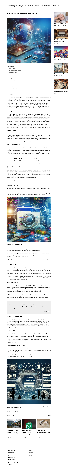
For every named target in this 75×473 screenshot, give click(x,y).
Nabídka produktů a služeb (15, 70)
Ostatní (33, 5)
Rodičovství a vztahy (39, 5)
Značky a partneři (13, 72)
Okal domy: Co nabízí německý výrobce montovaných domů (13, 432)
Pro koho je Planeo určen (15, 74)
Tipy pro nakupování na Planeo (16, 85)
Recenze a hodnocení (14, 82)
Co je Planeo (12, 68)
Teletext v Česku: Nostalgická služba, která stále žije (43, 432)
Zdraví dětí (20, 6)
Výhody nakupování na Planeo (16, 76)
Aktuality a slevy (13, 87)
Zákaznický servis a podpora (15, 80)
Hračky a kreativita (19, 5)
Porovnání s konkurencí (15, 84)
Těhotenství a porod (55, 5)
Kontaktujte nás (17, 411)
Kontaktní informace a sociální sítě (17, 89)
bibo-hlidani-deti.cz (10, 1)
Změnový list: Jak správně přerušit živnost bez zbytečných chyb (61, 91)
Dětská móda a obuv (11, 5)
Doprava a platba (13, 78)
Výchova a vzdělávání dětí (12, 6)
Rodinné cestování (47, 5)
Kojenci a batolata (27, 5)
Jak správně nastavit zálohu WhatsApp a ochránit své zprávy (27, 432)
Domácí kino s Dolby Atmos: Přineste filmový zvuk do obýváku (60, 41)
